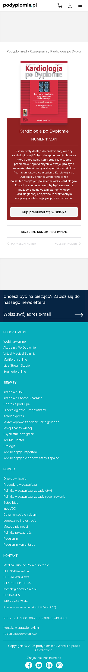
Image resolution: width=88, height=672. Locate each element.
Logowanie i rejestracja (19, 520)
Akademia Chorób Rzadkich (22, 398)
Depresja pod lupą (16, 404)
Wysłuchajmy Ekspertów (20, 452)
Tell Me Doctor (13, 440)
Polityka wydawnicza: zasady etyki (27, 490)
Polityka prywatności (17, 532)
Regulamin (10, 538)
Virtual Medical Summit (19, 353)
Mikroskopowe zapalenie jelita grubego (31, 422)
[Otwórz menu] (80, 5)
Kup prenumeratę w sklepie (44, 212)
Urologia (9, 446)
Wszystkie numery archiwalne (44, 231)
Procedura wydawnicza (20, 484)
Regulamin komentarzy (19, 544)
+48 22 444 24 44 (15, 601)
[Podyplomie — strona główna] (20, 5)
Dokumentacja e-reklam (20, 514)
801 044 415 (11, 595)
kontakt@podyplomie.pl (20, 589)
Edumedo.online (14, 371)
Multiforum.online (15, 359)
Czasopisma (38, 51)
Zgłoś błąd (10, 502)
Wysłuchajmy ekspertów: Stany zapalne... (32, 458)
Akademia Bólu (13, 392)
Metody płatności (15, 526)
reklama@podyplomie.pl (20, 633)
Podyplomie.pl (17, 51)
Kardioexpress (13, 416)
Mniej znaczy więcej (17, 428)
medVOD (9, 508)
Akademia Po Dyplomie (19, 347)
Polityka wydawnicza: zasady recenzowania (34, 496)
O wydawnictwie (14, 478)
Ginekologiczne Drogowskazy (24, 410)
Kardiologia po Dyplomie (67, 51)
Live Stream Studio (16, 365)
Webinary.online (14, 341)
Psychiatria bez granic (19, 434)
